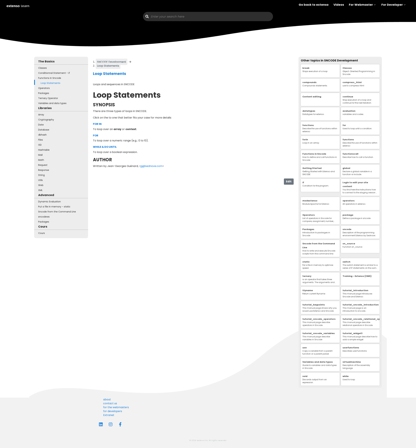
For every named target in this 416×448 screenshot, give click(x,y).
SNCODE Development (111, 62)
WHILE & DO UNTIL (105, 147)
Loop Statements (108, 66)
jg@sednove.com (151, 166)
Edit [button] (289, 181)
